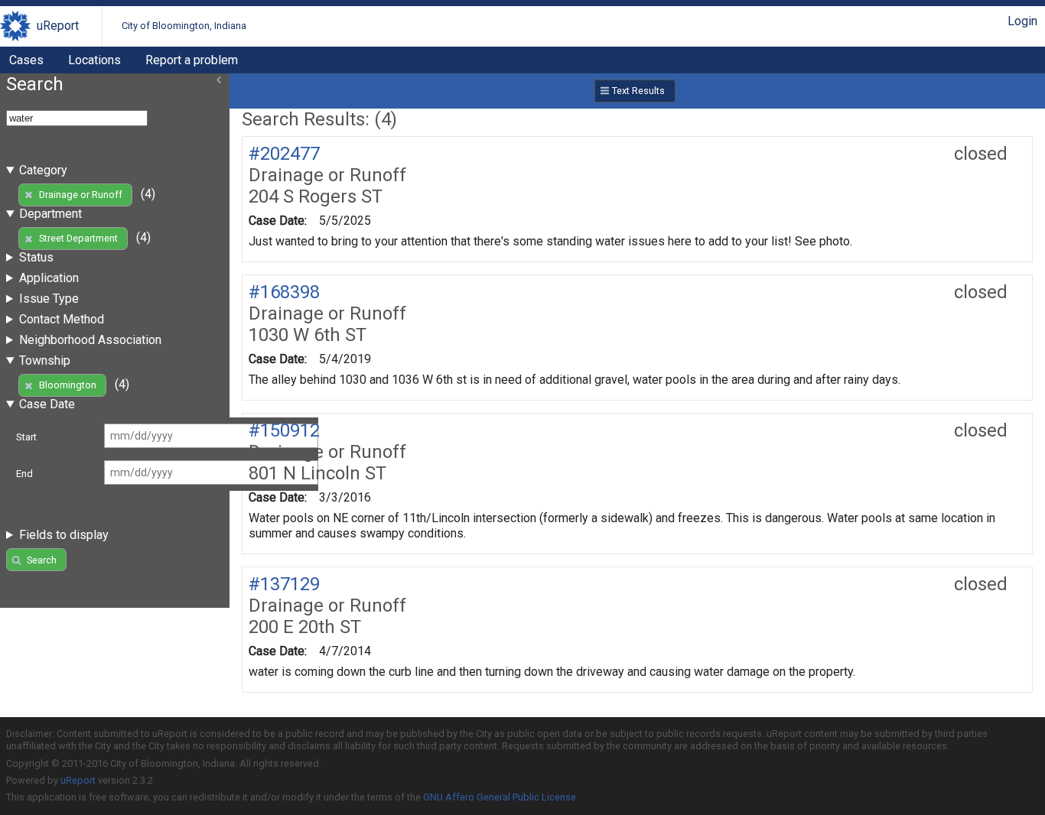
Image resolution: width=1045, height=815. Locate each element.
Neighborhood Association (90, 340)
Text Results (638, 90)
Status (36, 257)
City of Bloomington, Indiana (184, 25)
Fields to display (64, 535)
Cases (26, 60)
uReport (58, 25)
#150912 (284, 430)
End (24, 473)
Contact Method (61, 319)
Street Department (78, 238)
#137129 (284, 584)
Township (44, 360)
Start (26, 437)
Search (42, 560)
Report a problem (191, 60)
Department (50, 213)
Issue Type (49, 298)
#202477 (284, 153)
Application (49, 278)
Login (1022, 21)
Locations (94, 60)
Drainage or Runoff (80, 194)
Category (43, 170)
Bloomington (67, 385)
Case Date (47, 404)
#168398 (284, 292)
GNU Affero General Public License (499, 797)
